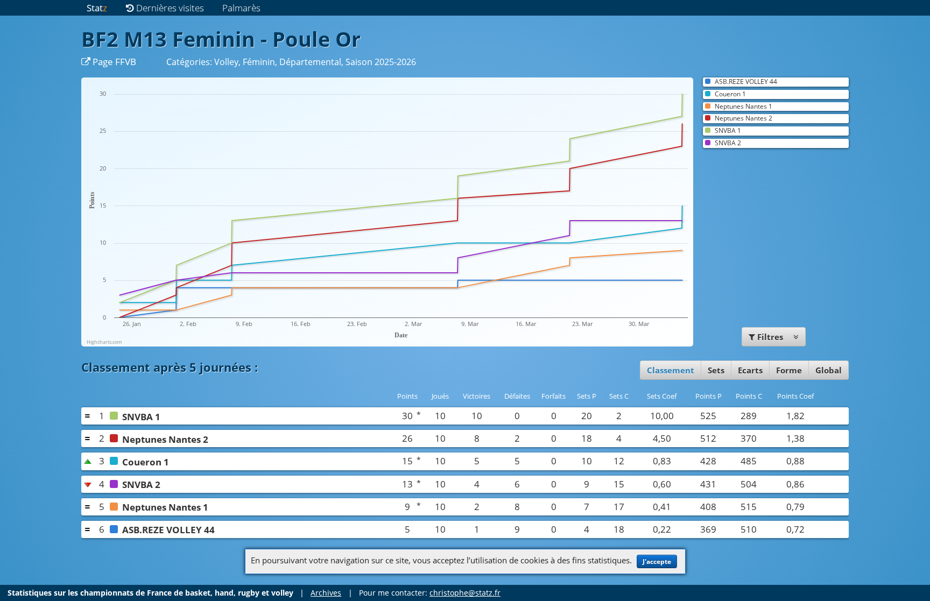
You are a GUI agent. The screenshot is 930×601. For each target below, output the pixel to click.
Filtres (770, 336)
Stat (97, 8)
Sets (716, 370)
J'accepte (657, 561)
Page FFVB (113, 61)
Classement (670, 370)
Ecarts (750, 370)
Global (828, 370)
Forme (789, 370)
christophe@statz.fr (465, 593)
